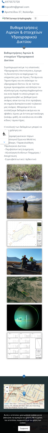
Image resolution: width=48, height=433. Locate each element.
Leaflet (6, 404)
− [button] (7, 391)
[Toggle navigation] (35, 18)
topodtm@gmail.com (17, 7)
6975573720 (12, 1)
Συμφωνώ (24, 428)
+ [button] (7, 387)
